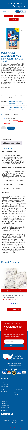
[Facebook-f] (11, 3)
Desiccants (19, 101)
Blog (2, 399)
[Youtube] (18, 3)
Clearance (12, 101)
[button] (22, 6)
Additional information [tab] (11, 143)
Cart (15, 392)
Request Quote (4, 401)
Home (2, 392)
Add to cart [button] (7, 290)
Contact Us (3, 397)
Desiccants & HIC (14, 103)
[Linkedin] (21, 3)
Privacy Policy (4, 403)
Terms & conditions (5, 407)
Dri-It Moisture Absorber (20, 110)
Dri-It (21, 103)
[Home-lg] (8, 3)
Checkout (16, 394)
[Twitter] (14, 3)
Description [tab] (7, 139)
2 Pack (11, 107)
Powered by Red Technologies (14, 428)
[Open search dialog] (14, 6)
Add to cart (11, 128)
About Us (3, 394)
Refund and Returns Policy (6, 405)
